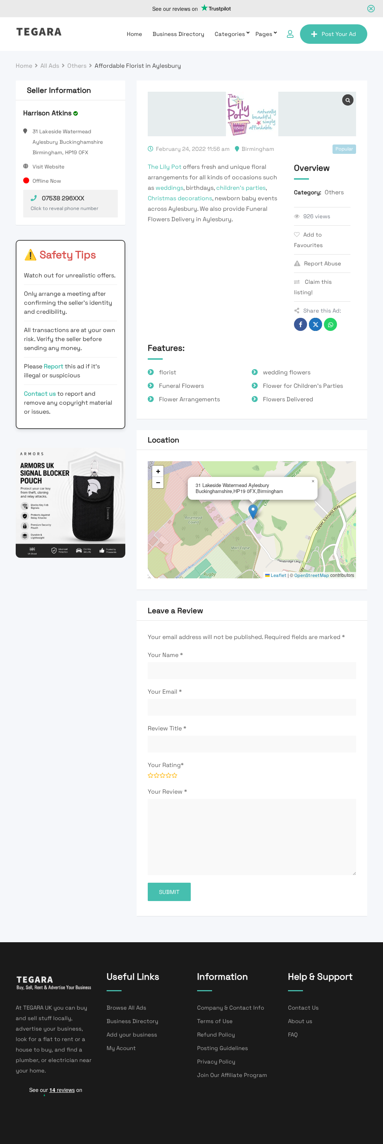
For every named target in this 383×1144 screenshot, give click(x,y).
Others (334, 192)
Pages (263, 33)
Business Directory (178, 33)
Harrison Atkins (47, 113)
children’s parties (241, 188)
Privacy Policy (216, 1061)
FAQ (293, 1034)
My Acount (121, 1048)
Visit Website (48, 166)
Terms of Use (215, 1021)
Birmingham (258, 148)
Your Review (167, 791)
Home (134, 33)
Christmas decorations (180, 198)
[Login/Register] (290, 34)
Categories (230, 33)
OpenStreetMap (311, 575)
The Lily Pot (164, 167)
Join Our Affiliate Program (232, 1074)
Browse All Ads (126, 1007)
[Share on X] (315, 324)
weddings (169, 188)
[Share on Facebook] (300, 324)
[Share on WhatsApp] (330, 324)
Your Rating (166, 765)
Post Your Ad (339, 33)
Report (54, 366)
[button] (253, 512)
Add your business (132, 1034)
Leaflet (278, 575)
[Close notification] (371, 8)
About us (300, 1021)
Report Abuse (322, 263)
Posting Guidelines (222, 1048)
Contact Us (303, 1007)
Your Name (165, 655)
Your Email (165, 692)
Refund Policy (216, 1034)
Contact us (40, 394)
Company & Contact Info (230, 1007)
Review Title (167, 728)
